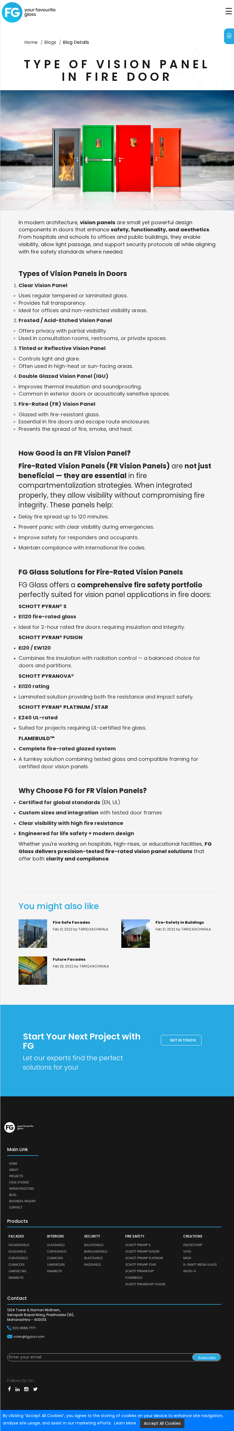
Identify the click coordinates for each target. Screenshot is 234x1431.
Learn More (125, 1423)
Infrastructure (21, 1189)
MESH (187, 1258)
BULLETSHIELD (93, 1245)
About (13, 1170)
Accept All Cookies (162, 1423)
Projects (16, 1176)
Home (31, 42)
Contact (15, 1207)
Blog (13, 1195)
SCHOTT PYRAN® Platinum (144, 1258)
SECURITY (92, 1236)
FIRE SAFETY (134, 1236)
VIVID (187, 1251)
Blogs (50, 42)
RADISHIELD (92, 1265)
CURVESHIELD (18, 1258)
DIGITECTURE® (192, 1245)
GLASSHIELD (17, 1251)
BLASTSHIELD (93, 1258)
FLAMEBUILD (133, 1278)
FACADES (16, 1236)
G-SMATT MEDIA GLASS (200, 1265)
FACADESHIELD (19, 1245)
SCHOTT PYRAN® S (138, 1245)
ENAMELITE (16, 1278)
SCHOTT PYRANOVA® (139, 1271)
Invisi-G (189, 1271)
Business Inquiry (22, 1201)
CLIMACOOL (17, 1265)
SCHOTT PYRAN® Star (140, 1265)
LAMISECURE (17, 1271)
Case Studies (19, 1182)
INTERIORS (55, 1236)
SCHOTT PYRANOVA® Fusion (145, 1284)
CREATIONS (192, 1236)
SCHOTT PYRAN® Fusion (142, 1251)
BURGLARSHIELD (95, 1251)
